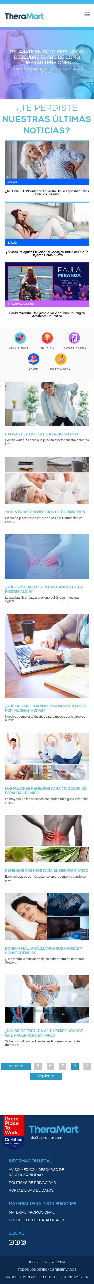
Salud (12, 182)
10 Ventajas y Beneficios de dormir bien (45, 512)
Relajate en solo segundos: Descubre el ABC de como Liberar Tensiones (47, 57)
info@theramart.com (46, 1138)
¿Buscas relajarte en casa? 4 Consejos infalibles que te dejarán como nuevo (47, 254)
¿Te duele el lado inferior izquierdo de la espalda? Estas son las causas (47, 193)
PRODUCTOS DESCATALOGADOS (37, 1220)
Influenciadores (21, 304)
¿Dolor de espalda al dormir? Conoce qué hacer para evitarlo (44, 1033)
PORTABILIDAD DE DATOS (31, 1191)
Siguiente (45, 1076)
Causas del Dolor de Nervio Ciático (41, 434)
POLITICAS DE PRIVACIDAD (32, 1183)
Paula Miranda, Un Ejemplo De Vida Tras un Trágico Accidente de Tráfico (47, 315)
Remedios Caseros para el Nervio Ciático (46, 870)
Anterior (16, 1066)
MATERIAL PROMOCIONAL (31, 1213)
